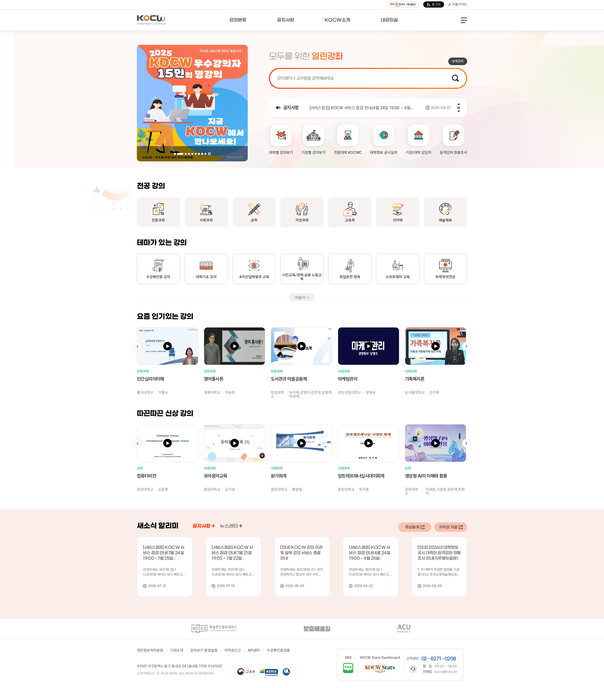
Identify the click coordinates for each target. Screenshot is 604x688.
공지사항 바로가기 (213, 526)
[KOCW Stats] (380, 668)
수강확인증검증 (278, 650)
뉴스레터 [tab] (229, 526)
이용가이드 (459, 4)
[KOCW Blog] (348, 668)
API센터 (254, 650)
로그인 (436, 4)
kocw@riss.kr (446, 672)
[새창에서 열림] (214, 628)
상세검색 (458, 61)
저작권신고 (232, 650)
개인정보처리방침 (150, 650)
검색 (455, 78)
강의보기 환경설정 (204, 650)
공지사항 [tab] (201, 526)
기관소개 (176, 650)
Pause (209, 153)
